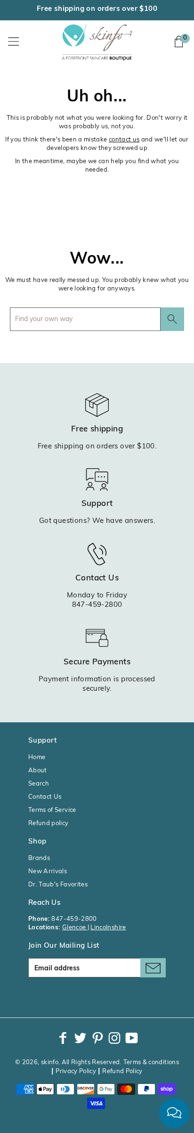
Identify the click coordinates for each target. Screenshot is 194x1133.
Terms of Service (52, 810)
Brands (39, 858)
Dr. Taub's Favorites (58, 885)
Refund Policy (122, 1071)
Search (38, 784)
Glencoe (75, 928)
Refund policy (48, 823)
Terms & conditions (151, 1062)
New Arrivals (47, 871)
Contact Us (45, 797)
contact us (124, 140)
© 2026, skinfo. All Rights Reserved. (68, 1062)
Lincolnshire (108, 928)
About (37, 771)
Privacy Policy (76, 1071)
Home (36, 757)
